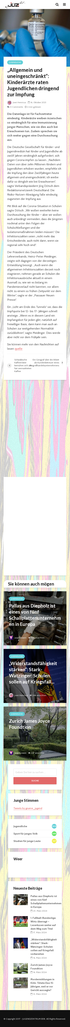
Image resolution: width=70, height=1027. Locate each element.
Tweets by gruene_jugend (27, 808)
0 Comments (16, 107)
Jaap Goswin (20, 637)
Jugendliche (15, 62)
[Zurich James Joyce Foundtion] (35, 733)
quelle (18, 348)
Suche (35, 780)
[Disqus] (35, 429)
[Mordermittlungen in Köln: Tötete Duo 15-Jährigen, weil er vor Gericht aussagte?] (20, 982)
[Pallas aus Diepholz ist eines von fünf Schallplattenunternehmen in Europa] (35, 618)
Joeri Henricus (19, 102)
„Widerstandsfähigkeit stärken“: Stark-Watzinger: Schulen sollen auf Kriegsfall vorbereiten (44, 947)
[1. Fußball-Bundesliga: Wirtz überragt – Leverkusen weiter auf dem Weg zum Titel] (20, 921)
